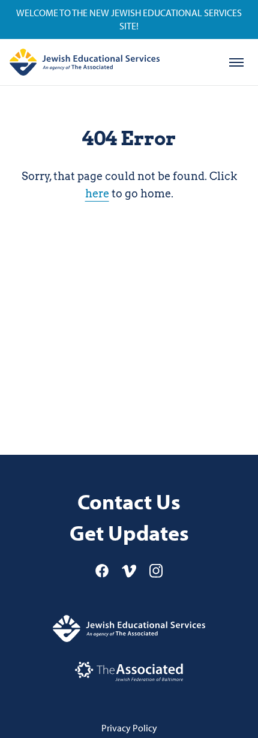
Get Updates (129, 532)
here (97, 193)
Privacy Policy (129, 728)
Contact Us (129, 501)
